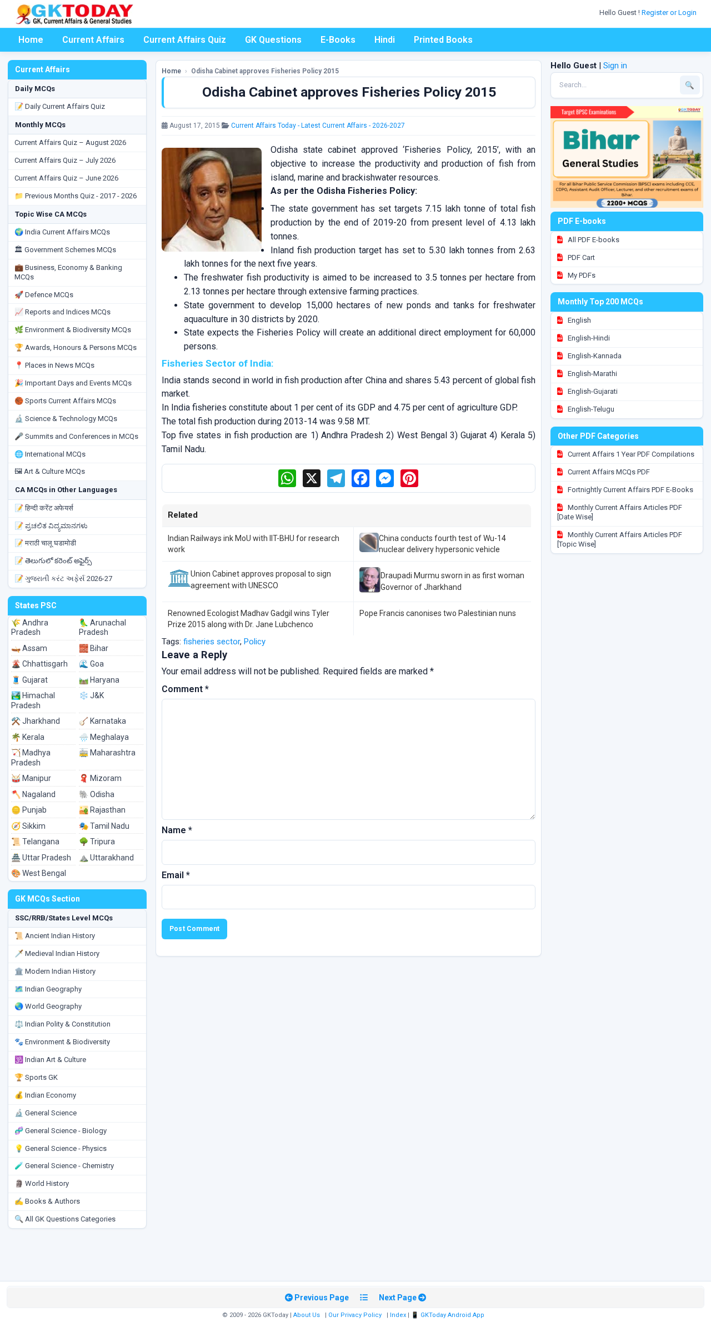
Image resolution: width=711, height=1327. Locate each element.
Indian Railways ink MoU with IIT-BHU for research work (253, 544)
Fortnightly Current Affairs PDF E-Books (629, 489)
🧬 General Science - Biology (60, 1130)
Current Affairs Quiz (184, 39)
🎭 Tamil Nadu (104, 826)
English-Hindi (588, 338)
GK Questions (273, 39)
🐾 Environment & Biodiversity (62, 1042)
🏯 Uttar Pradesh (41, 857)
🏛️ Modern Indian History (55, 971)
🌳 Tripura (97, 841)
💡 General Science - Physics (60, 1148)
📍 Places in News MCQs (54, 365)
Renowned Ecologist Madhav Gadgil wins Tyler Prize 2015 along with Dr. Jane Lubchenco (248, 619)
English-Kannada (594, 356)
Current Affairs (93, 39)
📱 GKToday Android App (448, 1315)
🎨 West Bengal (38, 873)
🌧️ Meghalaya (104, 737)
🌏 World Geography (48, 1006)
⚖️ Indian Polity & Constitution (62, 1024)
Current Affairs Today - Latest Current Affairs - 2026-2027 (318, 125)
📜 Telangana (35, 841)
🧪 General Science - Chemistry (64, 1165)
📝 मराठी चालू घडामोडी (45, 543)
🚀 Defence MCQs (43, 295)
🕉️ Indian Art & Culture (50, 1059)
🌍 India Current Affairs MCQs (62, 232)
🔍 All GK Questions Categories (65, 1219)
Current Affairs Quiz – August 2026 (70, 142)
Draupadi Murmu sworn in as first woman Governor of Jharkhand (452, 581)
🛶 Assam (29, 648)
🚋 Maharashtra (107, 752)
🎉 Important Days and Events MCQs (73, 383)
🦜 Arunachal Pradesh (102, 627)
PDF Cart (580, 257)
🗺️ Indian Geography (48, 989)
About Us (306, 1315)
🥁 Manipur (31, 778)
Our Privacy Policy (355, 1315)
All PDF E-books (592, 240)
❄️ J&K (91, 695)
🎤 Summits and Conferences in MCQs (76, 436)
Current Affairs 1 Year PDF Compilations (630, 454)
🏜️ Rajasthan (102, 809)
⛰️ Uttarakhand (106, 857)
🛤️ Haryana (99, 679)
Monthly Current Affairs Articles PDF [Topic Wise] (619, 539)
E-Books (338, 39)
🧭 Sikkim (28, 826)
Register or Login (670, 12)
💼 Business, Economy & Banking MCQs (68, 272)
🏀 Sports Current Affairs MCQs (65, 401)
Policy (255, 642)
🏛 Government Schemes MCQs (65, 250)
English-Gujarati (592, 391)
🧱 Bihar (93, 648)
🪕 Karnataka (102, 721)
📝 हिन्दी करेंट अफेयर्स (43, 508)
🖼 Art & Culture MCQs (49, 471)
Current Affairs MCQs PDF (608, 472)
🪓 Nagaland (33, 794)
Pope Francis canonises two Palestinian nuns (437, 613)
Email (176, 875)
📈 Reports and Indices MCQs (62, 312)
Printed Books (443, 39)
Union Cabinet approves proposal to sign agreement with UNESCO (261, 579)
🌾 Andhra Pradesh (29, 627)
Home (30, 39)
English (578, 320)
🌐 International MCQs (50, 454)
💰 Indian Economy (45, 1095)
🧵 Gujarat (29, 679)
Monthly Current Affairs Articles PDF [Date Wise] (619, 512)
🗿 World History (41, 1183)
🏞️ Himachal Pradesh (33, 700)
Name (177, 830)
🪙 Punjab (29, 809)
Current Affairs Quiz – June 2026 (66, 178)
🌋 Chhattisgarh (39, 663)
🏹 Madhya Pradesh (31, 757)
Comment (185, 689)
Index (398, 1315)
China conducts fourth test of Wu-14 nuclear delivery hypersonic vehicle (442, 544)
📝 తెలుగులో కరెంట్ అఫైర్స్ (53, 561)
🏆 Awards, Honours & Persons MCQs (75, 347)
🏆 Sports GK (36, 1077)
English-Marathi (591, 373)
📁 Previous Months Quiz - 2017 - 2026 (75, 196)
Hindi (384, 39)
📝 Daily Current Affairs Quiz (59, 106)
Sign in (615, 66)
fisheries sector (211, 642)
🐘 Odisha (96, 794)
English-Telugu (590, 409)
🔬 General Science (45, 1113)
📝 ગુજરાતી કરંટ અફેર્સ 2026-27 (63, 578)
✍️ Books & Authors (47, 1201)
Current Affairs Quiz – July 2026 (65, 160)
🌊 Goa (91, 663)
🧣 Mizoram (100, 778)
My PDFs (580, 275)
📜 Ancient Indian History (54, 936)
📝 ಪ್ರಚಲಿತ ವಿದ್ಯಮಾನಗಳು (51, 526)
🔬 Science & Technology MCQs (65, 418)
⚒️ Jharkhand (35, 721)
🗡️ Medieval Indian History (56, 953)
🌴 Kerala (27, 737)
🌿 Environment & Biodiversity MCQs (72, 330)
